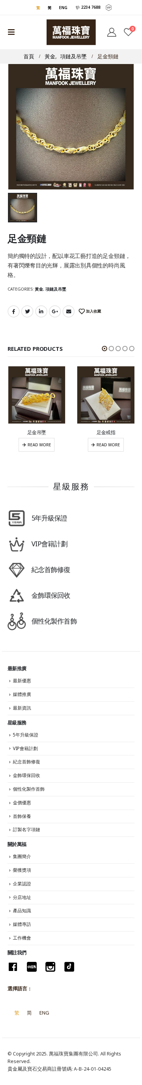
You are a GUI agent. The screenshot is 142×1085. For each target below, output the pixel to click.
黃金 (39, 289)
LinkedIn (41, 311)
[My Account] (111, 32)
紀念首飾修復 (26, 761)
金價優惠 (22, 802)
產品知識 (22, 910)
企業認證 (22, 883)
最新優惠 (22, 680)
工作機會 (22, 938)
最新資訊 (22, 708)
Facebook (14, 311)
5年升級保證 (25, 735)
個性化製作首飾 (29, 789)
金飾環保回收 (26, 775)
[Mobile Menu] (14, 32)
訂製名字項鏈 (26, 829)
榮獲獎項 (22, 870)
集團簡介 (22, 856)
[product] (37, 395)
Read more (39, 444)
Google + (55, 311)
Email (68, 311)
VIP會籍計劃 (25, 748)
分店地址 (22, 897)
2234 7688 (90, 7)
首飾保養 (22, 816)
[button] (104, 348)
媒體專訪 (22, 924)
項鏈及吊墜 (55, 289)
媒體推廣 (22, 694)
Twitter (27, 311)
